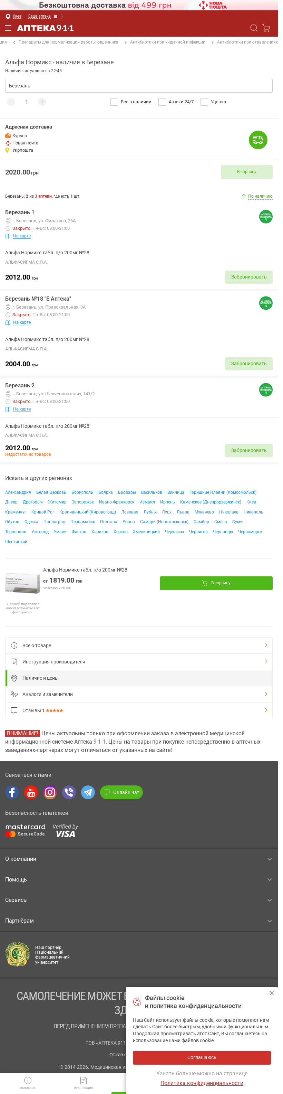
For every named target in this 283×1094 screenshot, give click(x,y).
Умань (60, 531)
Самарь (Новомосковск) (164, 521)
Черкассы (174, 531)
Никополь (253, 512)
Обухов (12, 521)
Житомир (57, 502)
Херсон (121, 531)
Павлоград (54, 521)
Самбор (201, 521)
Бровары (127, 492)
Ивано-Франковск (116, 502)
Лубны (150, 512)
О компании (20, 859)
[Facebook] (12, 792)
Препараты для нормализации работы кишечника (68, 42)
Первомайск (82, 521)
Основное (28, 1088)
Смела (220, 521)
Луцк (167, 512)
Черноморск (250, 531)
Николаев (228, 512)
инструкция (83, 1088)
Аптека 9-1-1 (45, 28)
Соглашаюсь (272, 993)
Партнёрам (19, 920)
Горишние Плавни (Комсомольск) (222, 492)
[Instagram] (50, 792)
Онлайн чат (126, 792)
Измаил (147, 502)
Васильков (151, 492)
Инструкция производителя (53, 661)
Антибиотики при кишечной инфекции (167, 42)
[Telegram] (88, 792)
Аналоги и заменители (47, 694)
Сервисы (16, 900)
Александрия (18, 492)
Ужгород (40, 531)
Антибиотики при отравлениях (247, 42)
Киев (251, 502)
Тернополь (15, 531)
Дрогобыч (33, 502)
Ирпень (167, 502)
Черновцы (223, 531)
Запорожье (83, 502)
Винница (175, 492)
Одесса (31, 521)
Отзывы (33, 710)
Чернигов (198, 531)
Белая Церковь (51, 492)
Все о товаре (36, 645)
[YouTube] (31, 792)
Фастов (79, 531)
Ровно (129, 521)
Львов (183, 512)
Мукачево (204, 512)
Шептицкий (16, 541)
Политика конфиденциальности (201, 1083)
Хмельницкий (146, 531)
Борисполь (82, 492)
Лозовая (129, 512)
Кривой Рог (42, 512)
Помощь (16, 879)
